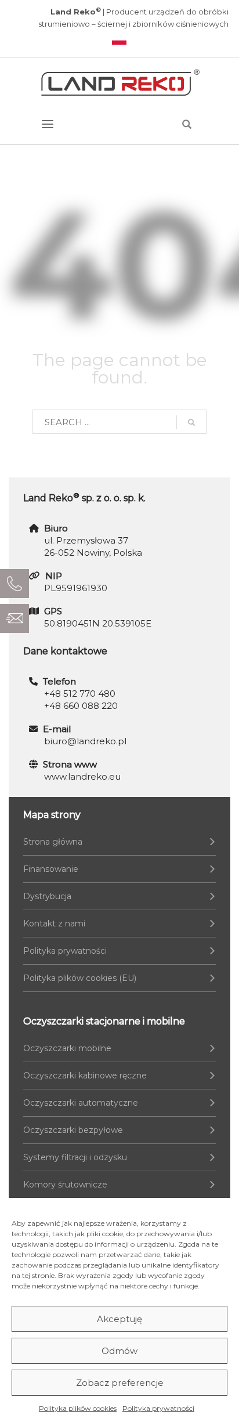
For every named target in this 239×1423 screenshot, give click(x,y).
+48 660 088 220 (81, 705)
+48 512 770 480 (79, 693)
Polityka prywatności (158, 1408)
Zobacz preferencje (120, 1382)
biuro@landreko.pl (85, 741)
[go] (191, 422)
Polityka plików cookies (78, 1408)
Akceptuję (119, 1318)
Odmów (119, 1350)
